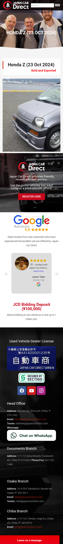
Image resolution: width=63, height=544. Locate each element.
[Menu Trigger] (57, 5)
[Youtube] (31, 390)
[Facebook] (22, 390)
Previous (7, 115)
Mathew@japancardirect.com (30, 419)
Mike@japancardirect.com (28, 497)
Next (55, 115)
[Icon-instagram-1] (41, 390)
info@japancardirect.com (28, 527)
